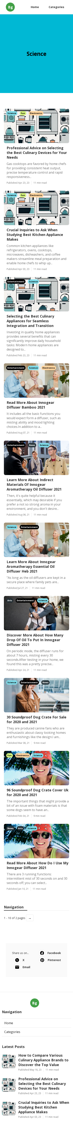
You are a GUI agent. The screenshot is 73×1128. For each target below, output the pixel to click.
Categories (56, 7)
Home (35, 7)
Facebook (54, 953)
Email (26, 967)
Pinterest (54, 960)
